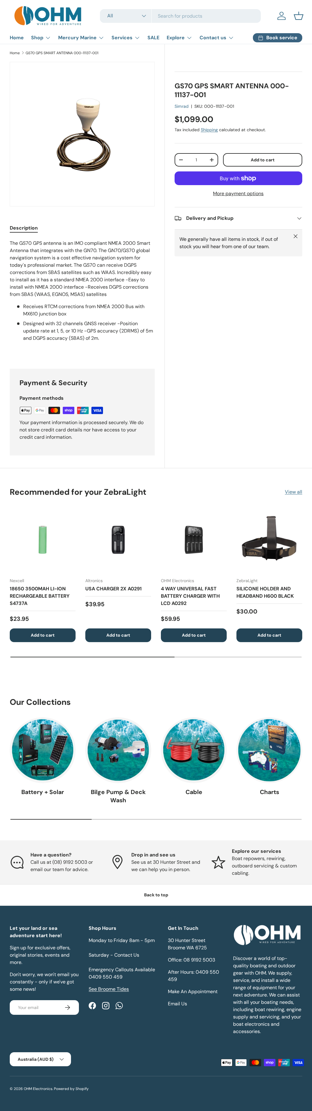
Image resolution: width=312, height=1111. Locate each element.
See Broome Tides (109, 989)
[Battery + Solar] (42, 750)
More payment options (238, 193)
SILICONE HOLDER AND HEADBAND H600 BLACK (265, 592)
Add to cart (263, 160)
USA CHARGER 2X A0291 (113, 588)
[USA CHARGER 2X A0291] (118, 540)
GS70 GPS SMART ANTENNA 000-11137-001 (62, 53)
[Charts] (269, 750)
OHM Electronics (38, 1088)
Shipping (209, 129)
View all (293, 492)
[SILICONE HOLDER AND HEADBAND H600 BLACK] (269, 540)
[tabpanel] (82, 297)
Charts (269, 792)
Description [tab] (24, 228)
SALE (153, 37)
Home (17, 37)
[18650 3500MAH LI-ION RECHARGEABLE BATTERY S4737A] (43, 540)
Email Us (177, 1003)
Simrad (182, 106)
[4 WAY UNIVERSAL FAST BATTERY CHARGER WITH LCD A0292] (194, 540)
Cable (194, 792)
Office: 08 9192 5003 (191, 960)
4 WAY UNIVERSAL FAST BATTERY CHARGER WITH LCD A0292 (190, 595)
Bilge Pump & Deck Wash (118, 796)
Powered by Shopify (71, 1088)
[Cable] (193, 750)
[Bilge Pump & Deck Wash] (118, 750)
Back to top (156, 895)
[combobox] (180, 16)
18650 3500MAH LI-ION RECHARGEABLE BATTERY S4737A (39, 595)
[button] (298, 16)
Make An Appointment (193, 991)
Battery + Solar (42, 792)
